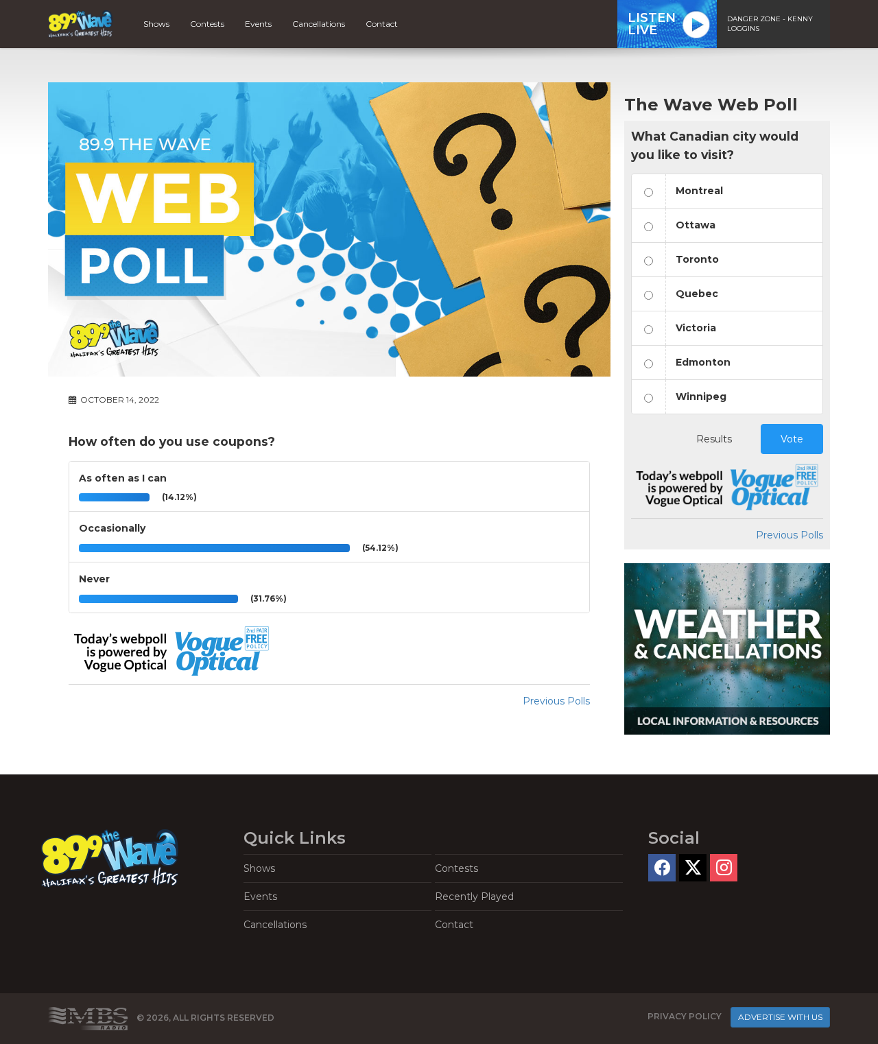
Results (714, 439)
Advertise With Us (780, 1017)
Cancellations (318, 24)
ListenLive (652, 24)
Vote (792, 439)
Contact (382, 24)
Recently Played (474, 896)
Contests (207, 24)
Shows (156, 24)
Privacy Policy (685, 1016)
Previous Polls (556, 701)
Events (258, 24)
